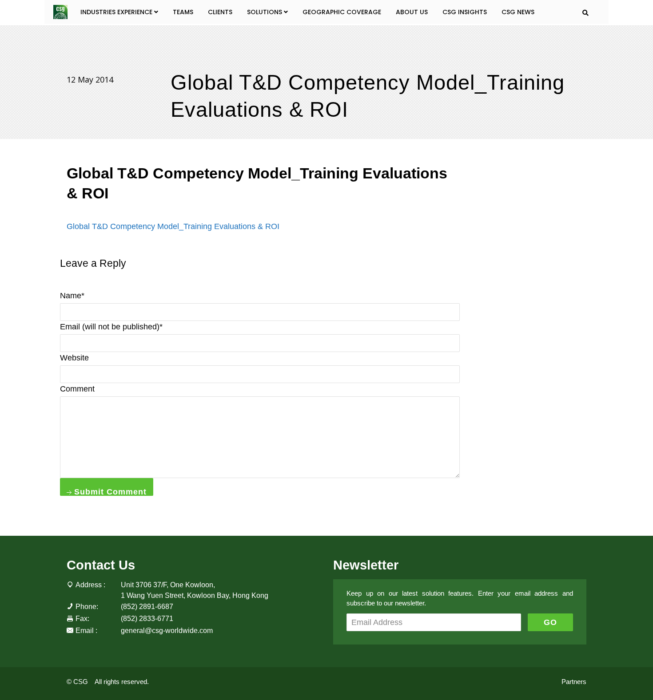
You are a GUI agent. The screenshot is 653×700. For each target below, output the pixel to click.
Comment (77, 388)
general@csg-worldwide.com (167, 630)
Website (74, 357)
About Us (412, 12)
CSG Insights (464, 12)
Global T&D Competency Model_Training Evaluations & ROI (173, 226)
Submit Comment (109, 491)
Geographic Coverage (342, 12)
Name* (72, 295)
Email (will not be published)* (111, 326)
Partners (573, 681)
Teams (183, 12)
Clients (220, 12)
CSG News (518, 12)
